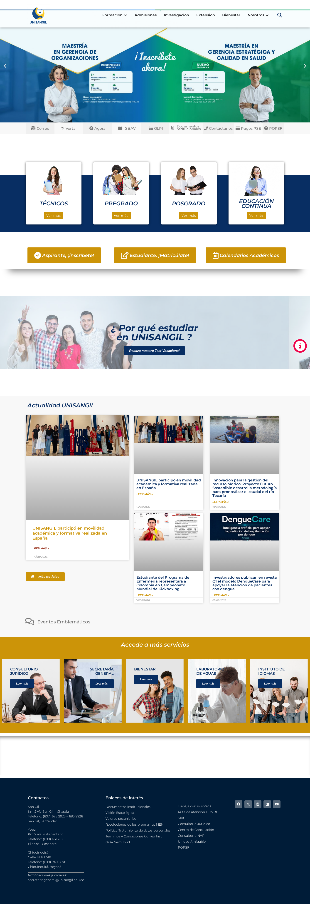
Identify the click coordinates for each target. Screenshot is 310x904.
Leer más (22, 683)
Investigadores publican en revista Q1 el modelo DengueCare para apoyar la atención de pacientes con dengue (244, 583)
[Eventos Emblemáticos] (30, 621)
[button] (279, 15)
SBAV (130, 128)
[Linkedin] (267, 804)
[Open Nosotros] (267, 15)
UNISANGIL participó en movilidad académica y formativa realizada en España (69, 533)
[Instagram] (257, 804)
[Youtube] (276, 804)
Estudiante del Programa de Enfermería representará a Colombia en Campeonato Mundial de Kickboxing (162, 583)
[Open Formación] (125, 15)
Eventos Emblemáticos (63, 622)
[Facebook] (238, 804)
